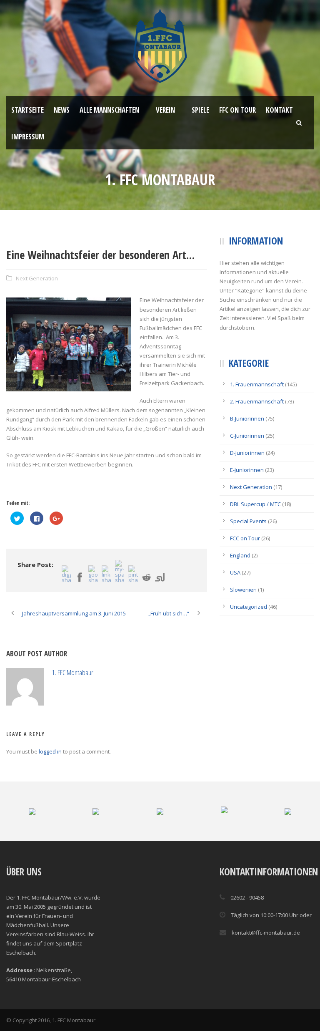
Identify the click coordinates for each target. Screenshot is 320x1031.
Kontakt (279, 110)
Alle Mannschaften (109, 110)
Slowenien (243, 589)
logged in (50, 751)
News (62, 110)
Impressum (27, 136)
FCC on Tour (245, 538)
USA (235, 572)
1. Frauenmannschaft (257, 384)
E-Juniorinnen (247, 470)
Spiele (200, 110)
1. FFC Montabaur (72, 672)
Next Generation (37, 278)
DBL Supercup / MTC (255, 504)
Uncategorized (248, 606)
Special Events (248, 521)
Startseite (27, 110)
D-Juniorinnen (247, 452)
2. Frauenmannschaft (257, 401)
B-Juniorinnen (247, 418)
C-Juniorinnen (247, 435)
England (240, 555)
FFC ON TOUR (237, 110)
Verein (165, 110)
